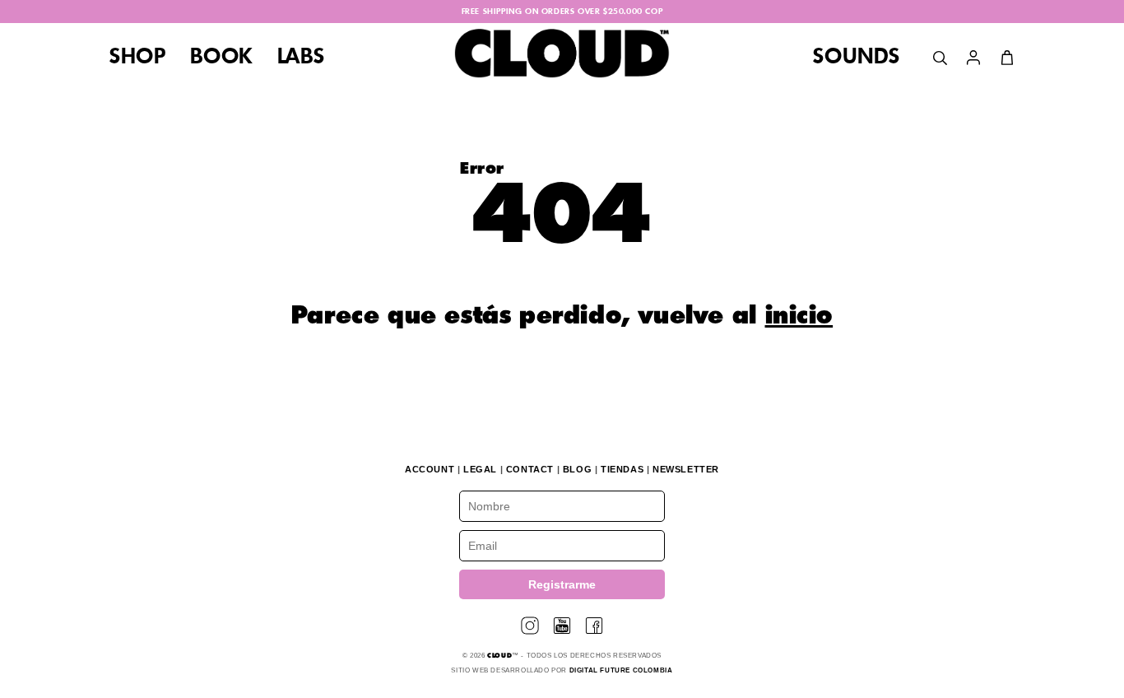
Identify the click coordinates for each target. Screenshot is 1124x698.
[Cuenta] (973, 58)
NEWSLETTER (686, 469)
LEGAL (480, 469)
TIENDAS (622, 469)
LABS (300, 57)
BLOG (577, 469)
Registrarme (562, 584)
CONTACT (530, 469)
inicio (799, 317)
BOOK (221, 57)
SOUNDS (856, 57)
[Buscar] (940, 58)
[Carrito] (1007, 58)
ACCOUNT (429, 469)
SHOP (137, 57)
